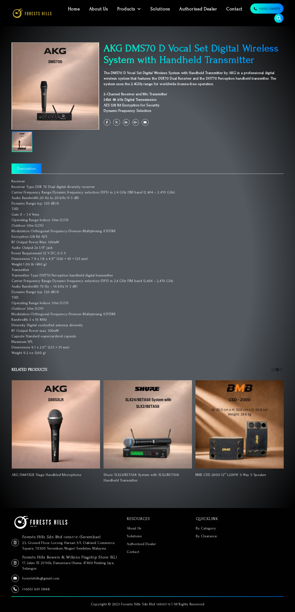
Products (126, 9)
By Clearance (206, 536)
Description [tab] (26, 168)
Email (145, 122)
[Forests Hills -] (32, 13)
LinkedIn (126, 122)
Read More (92, 388)
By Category (206, 528)
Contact (234, 9)
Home (74, 9)
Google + (135, 122)
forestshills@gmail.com (40, 578)
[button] (273, 369)
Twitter (116, 122)
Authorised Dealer (198, 9)
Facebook (107, 122)
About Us (98, 9)
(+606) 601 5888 (36, 589)
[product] (56, 424)
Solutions (160, 9)
